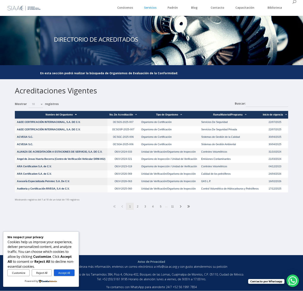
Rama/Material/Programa (228, 114)
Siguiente (181, 206)
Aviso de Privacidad (151, 262)
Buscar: (240, 103)
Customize (18, 273)
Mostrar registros (37, 104)
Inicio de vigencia (273, 114)
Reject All (41, 273)
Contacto (217, 7)
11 (172, 206)
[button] (36, 104)
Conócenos (125, 7)
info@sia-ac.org (167, 267)
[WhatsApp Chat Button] (293, 281)
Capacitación (244, 7)
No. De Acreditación (121, 114)
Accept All (64, 273)
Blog (194, 7)
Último (189, 206)
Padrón (173, 7)
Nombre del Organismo (59, 114)
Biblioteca (275, 7)
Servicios (150, 7)
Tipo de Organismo (167, 114)
